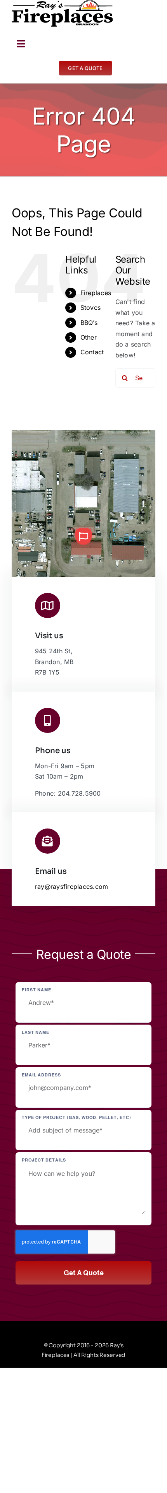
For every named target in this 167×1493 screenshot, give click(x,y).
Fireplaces (95, 293)
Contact (92, 352)
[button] (83, 536)
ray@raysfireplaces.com (71, 886)
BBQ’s (88, 322)
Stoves (90, 307)
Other (88, 337)
